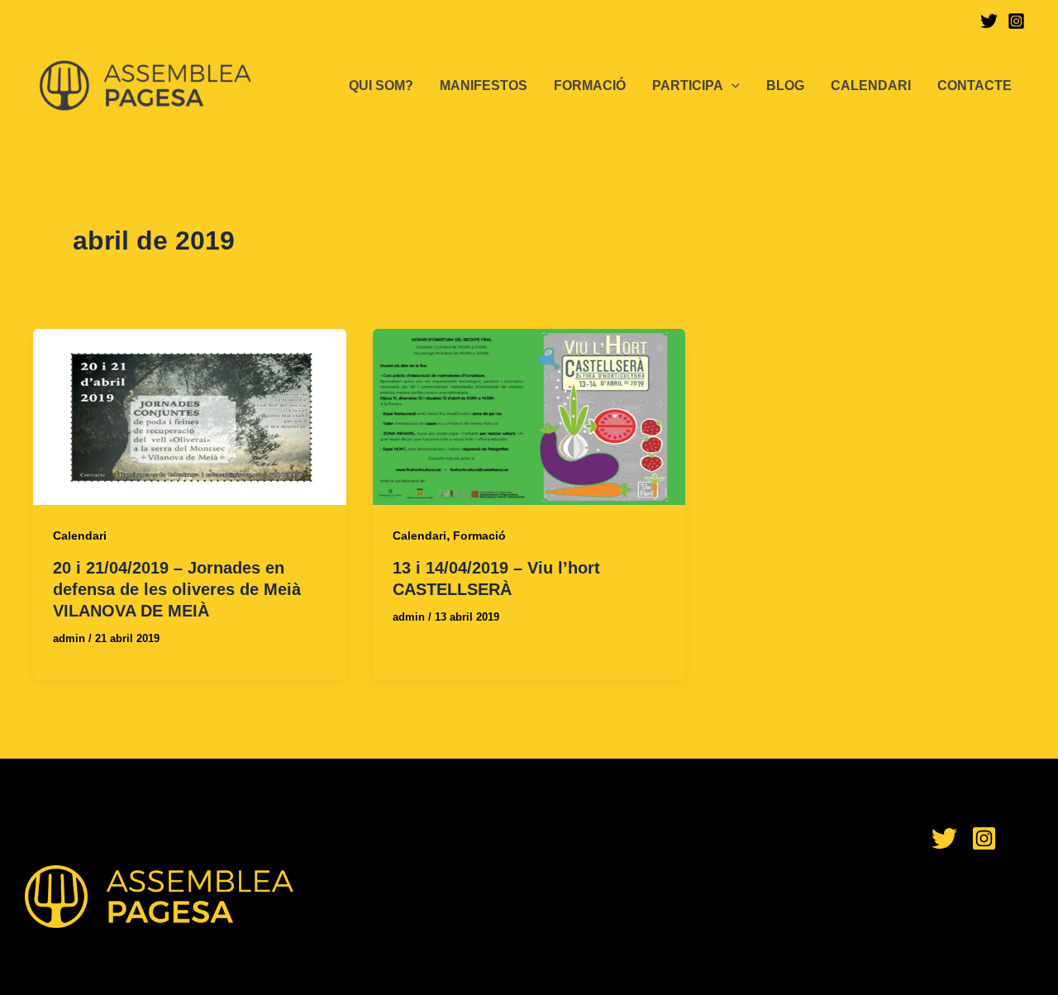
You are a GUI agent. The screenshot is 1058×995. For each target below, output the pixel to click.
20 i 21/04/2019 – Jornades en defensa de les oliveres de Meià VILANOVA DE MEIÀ (177, 589)
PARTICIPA (687, 86)
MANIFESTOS (483, 86)
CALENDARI (871, 86)
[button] (731, 86)
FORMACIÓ (590, 86)
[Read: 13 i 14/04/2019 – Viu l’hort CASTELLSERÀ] (529, 416)
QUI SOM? (381, 86)
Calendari (80, 535)
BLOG (785, 86)
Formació (479, 535)
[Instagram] (1016, 21)
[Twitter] (989, 21)
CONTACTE (974, 86)
